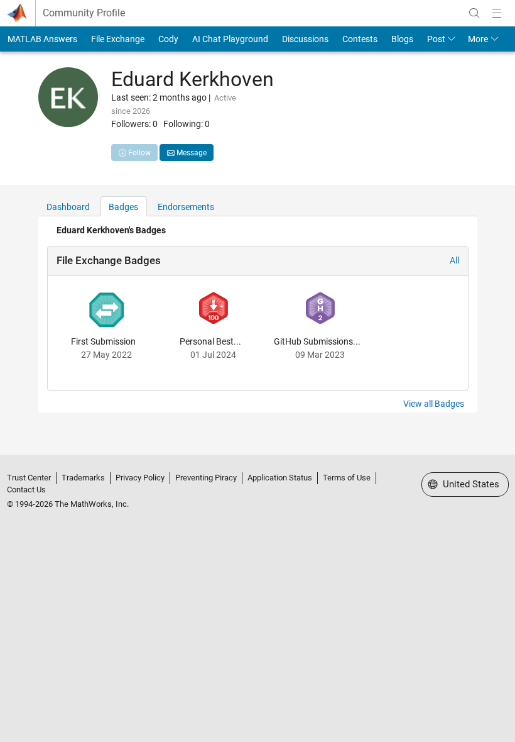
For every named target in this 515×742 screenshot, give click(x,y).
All (454, 260)
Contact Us (26, 489)
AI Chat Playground (230, 39)
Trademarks (83, 477)
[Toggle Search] (474, 13)
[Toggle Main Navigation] (496, 13)
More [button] (478, 39)
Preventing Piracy (206, 477)
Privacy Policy (140, 477)
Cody (168, 39)
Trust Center (29, 477)
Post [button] (436, 39)
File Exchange (117, 39)
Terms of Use (347, 477)
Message (191, 152)
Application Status (279, 477)
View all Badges (433, 404)
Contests (359, 39)
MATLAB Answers (42, 39)
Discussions (305, 39)
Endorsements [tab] (186, 207)
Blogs (402, 39)
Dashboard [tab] (68, 207)
